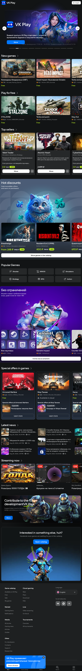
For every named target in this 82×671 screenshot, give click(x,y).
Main (24, 592)
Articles (7, 629)
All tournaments (28, 626)
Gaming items (9, 610)
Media (7, 620)
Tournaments (28, 620)
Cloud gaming (28, 588)
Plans (24, 595)
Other (7, 638)
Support (7, 648)
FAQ (24, 601)
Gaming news (9, 626)
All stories (8, 623)
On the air (26, 613)
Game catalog (10, 588)
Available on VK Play (11, 592)
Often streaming (28, 610)
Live (24, 607)
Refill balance (9, 613)
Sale (6, 598)
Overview (26, 623)
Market (7, 607)
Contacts (8, 645)
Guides (7, 632)
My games (8, 601)
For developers (9, 642)
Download (26, 598)
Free (6, 595)
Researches (8, 651)
